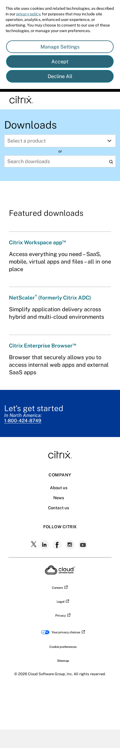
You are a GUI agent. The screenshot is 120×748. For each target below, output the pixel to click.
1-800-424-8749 (22, 420)
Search (111, 162)
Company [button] (60, 474)
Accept (59, 61)
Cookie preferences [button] (63, 646)
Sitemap (63, 660)
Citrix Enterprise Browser (42, 345)
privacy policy (28, 14)
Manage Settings (60, 47)
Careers (57, 587)
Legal (60, 601)
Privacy (60, 615)
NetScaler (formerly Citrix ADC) (50, 298)
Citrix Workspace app (37, 242)
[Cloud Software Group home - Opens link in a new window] (60, 573)
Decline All (60, 76)
